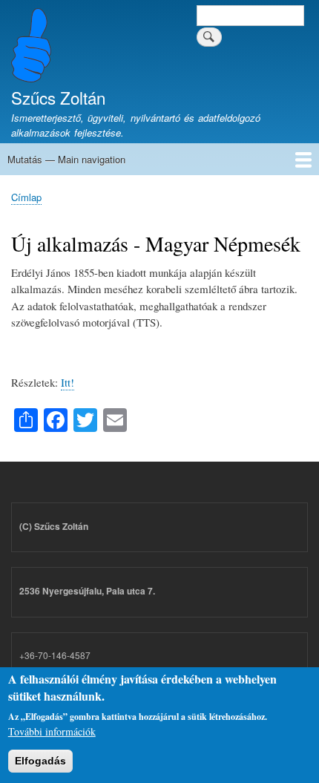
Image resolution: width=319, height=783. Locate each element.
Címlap (26, 197)
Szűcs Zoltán (58, 97)
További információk (52, 731)
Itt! (67, 382)
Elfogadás (40, 761)
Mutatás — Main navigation (66, 159)
